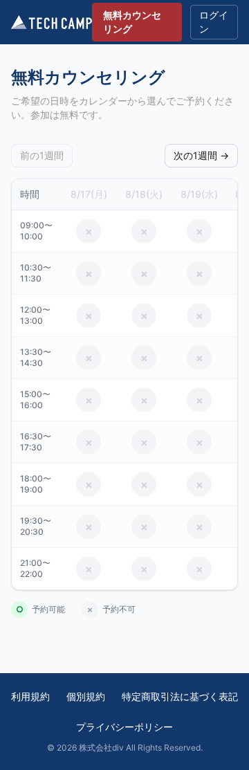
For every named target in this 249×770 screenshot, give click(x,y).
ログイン (213, 22)
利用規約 (30, 696)
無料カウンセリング (132, 22)
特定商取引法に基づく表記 (180, 696)
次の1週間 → (201, 155)
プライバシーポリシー (124, 727)
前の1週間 (42, 155)
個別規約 (85, 696)
